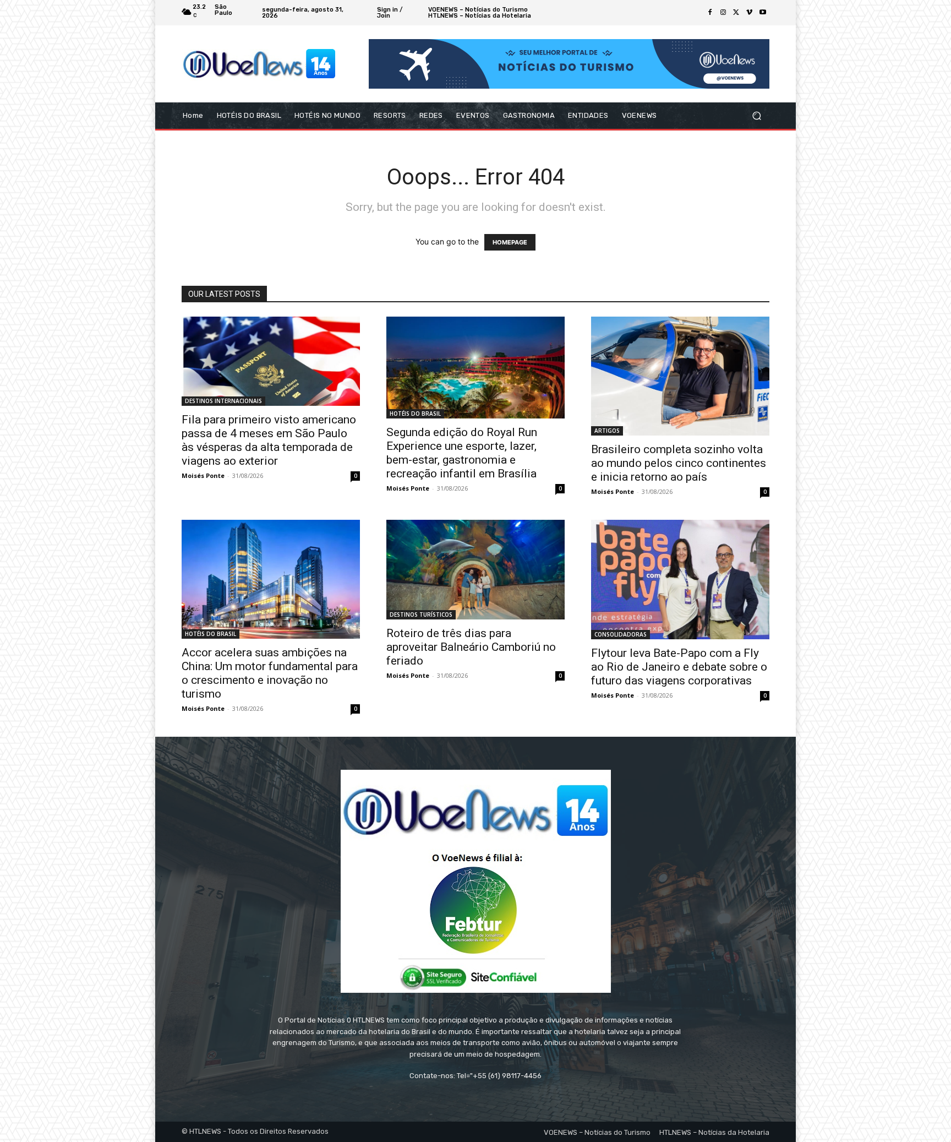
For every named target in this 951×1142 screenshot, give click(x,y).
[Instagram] (723, 12)
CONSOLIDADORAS (620, 634)
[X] (736, 12)
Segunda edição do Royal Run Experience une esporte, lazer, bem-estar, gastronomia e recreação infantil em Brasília (461, 453)
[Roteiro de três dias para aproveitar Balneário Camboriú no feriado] (475, 569)
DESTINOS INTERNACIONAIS (223, 401)
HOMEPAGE (510, 242)
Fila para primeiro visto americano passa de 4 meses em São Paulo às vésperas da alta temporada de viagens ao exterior (269, 440)
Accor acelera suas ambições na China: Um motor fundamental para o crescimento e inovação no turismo (270, 673)
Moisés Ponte (203, 475)
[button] (756, 116)
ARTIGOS (607, 430)
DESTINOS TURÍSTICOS (421, 614)
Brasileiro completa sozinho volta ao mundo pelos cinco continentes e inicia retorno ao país (678, 463)
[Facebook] (710, 12)
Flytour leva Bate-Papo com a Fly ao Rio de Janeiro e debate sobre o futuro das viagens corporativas (679, 666)
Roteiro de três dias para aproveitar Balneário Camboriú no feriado (471, 647)
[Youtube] (762, 12)
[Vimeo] (749, 12)
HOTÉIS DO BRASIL (415, 413)
